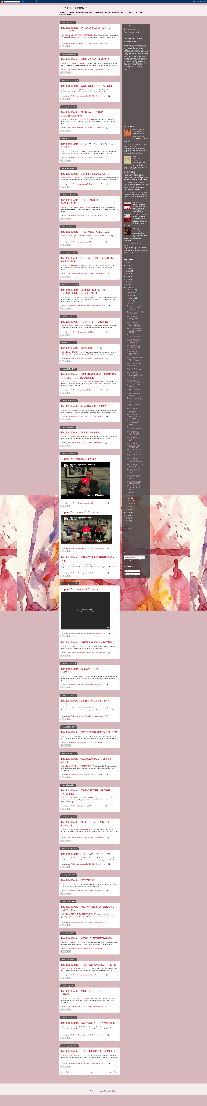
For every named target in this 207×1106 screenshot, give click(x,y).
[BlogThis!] (64, 46)
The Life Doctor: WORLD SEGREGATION (86, 938)
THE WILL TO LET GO (140, 203)
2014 (127, 510)
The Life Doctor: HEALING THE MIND (84, 348)
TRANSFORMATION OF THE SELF (135, 182)
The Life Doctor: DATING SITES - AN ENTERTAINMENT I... (135, 359)
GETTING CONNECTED (140, 214)
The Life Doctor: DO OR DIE (78, 880)
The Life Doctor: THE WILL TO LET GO (85, 231)
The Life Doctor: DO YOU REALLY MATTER (88, 1022)
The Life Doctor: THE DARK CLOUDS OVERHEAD (77, 207)
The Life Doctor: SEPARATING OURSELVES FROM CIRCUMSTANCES (88, 376)
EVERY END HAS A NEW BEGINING (135, 192)
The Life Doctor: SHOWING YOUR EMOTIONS (75, 676)
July (129, 303)
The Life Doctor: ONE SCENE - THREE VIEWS (75, 998)
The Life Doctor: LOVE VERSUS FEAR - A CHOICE (77, 151)
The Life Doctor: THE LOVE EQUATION (85, 853)
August (130, 301)
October (130, 295)
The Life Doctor (73, 8)
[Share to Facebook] (68, 46)
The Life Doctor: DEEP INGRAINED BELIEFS (89, 732)
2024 (127, 263)
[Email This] (61, 46)
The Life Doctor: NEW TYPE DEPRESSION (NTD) (76, 565)
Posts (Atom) (94, 1078)
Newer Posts (65, 1072)
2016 (127, 284)
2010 (127, 521)
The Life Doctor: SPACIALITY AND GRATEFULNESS (82, 114)
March (130, 501)
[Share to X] (66, 46)
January (130, 506)
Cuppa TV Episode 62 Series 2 (79, 459)
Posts (128, 571)
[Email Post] (105, 43)
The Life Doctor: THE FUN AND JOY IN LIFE (88, 964)
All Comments (130, 574)
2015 (127, 287)
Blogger (114, 1091)
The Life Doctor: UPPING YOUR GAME (85, 59)
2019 (127, 276)
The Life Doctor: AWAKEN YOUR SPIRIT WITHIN (76, 766)
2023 (127, 265)
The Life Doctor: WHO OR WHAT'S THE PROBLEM (77, 35)
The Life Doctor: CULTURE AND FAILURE (87, 85)
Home (90, 1072)
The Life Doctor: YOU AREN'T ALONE (84, 321)
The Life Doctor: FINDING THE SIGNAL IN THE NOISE (78, 265)
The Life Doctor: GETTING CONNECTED (86, 642)
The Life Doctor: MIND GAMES (80, 432)
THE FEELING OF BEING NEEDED (138, 130)
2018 (127, 279)
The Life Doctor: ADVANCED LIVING (83, 406)
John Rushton (130, 29)
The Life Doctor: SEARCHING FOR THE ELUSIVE (76, 829)
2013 (127, 512)
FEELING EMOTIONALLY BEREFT (137, 158)
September (131, 298)
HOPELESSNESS (129, 172)
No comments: (98, 43)
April (129, 498)
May (129, 495)
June (129, 492)
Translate (139, 560)
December (131, 290)
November (131, 292)
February (131, 503)
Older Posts (113, 1072)
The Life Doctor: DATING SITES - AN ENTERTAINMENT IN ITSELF (83, 291)
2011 (127, 518)
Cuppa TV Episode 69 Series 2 (79, 512)
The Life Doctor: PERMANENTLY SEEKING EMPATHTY (78, 914)
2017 (127, 282)
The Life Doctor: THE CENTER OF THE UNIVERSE (77, 798)
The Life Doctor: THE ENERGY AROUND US (89, 1051)
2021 (127, 271)
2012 (127, 515)
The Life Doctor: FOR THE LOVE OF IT (85, 173)
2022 (127, 268)
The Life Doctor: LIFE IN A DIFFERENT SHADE (76, 708)
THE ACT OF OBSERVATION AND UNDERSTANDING (135, 145)
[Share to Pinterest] (70, 46)
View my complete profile (131, 32)
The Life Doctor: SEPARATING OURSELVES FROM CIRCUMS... (134, 375)
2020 (127, 274)
